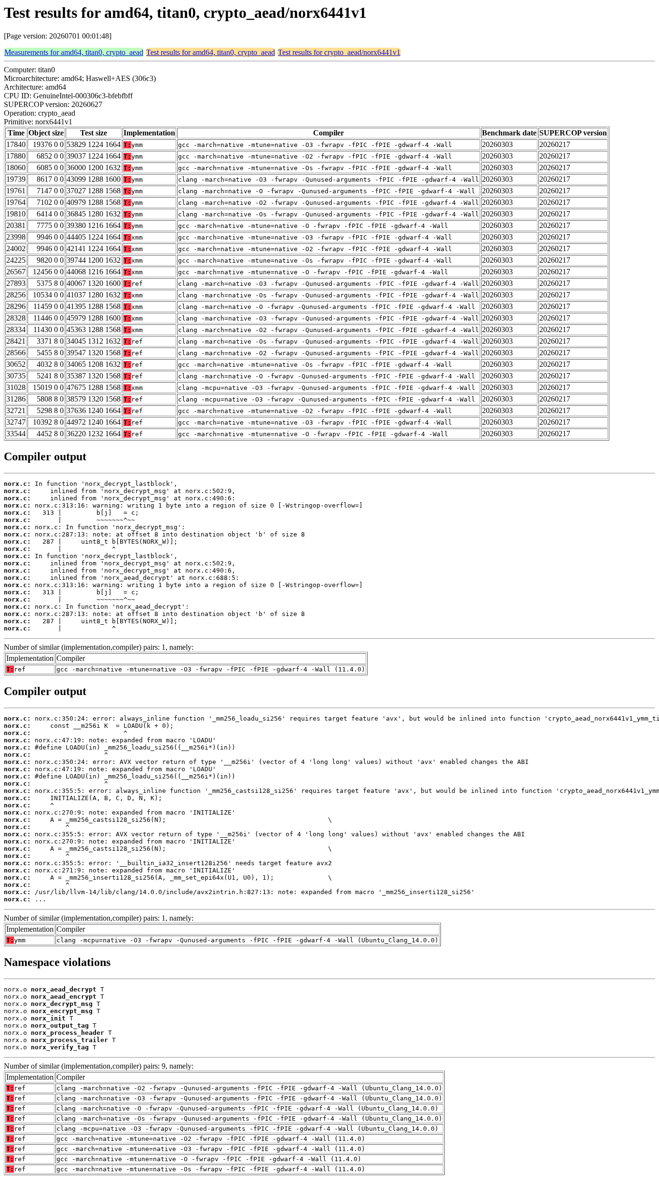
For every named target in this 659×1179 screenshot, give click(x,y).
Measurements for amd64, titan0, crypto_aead (73, 52)
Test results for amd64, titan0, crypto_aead (210, 52)
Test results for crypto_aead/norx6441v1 (339, 52)
